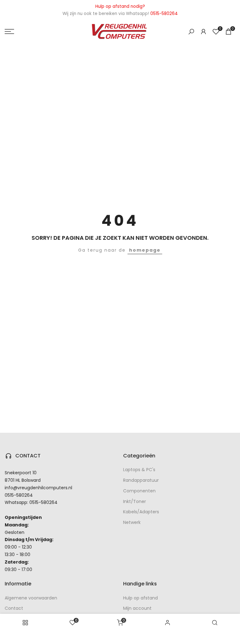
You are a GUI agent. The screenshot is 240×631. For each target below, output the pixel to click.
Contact (14, 608)
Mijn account (137, 608)
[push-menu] (9, 31)
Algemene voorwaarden (31, 598)
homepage (145, 250)
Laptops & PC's (139, 469)
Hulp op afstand (140, 598)
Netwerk (132, 522)
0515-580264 (19, 495)
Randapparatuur (141, 480)
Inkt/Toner (134, 501)
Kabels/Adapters (141, 512)
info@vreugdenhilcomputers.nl (38, 488)
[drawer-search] (191, 31)
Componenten (139, 491)
